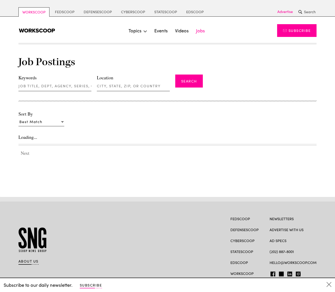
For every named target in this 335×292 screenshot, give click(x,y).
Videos (182, 30)
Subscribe (300, 30)
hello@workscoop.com (293, 262)
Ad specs (278, 240)
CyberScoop (133, 11)
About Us (28, 261)
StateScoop (165, 11)
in (288, 273)
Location (105, 78)
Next (25, 153)
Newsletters (282, 218)
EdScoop (195, 11)
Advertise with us (287, 229)
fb (272, 273)
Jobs (200, 30)
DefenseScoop (98, 11)
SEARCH (189, 81)
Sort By (25, 114)
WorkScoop (34, 12)
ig (297, 273)
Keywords (27, 78)
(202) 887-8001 (282, 251)
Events (161, 30)
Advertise (285, 11)
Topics (135, 30)
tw (280, 273)
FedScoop (65, 11)
